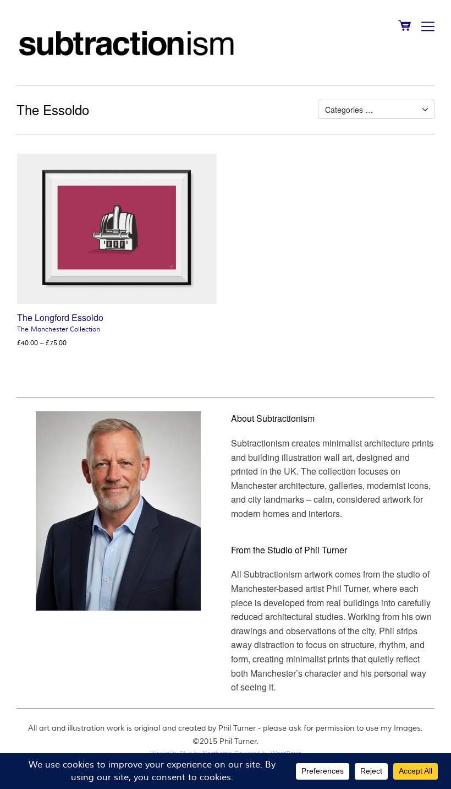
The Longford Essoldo (60, 317)
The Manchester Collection (58, 329)
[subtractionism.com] (126, 41)
